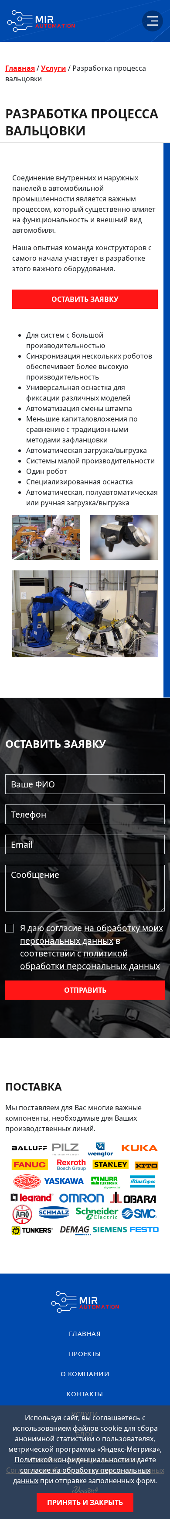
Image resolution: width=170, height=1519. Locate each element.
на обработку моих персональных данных (91, 934)
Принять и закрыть (85, 1502)
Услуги (53, 68)
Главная (20, 68)
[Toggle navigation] (152, 20)
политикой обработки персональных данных (90, 959)
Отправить (85, 990)
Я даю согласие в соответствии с (91, 946)
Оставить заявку (85, 299)
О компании (85, 1373)
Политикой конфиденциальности (71, 1459)
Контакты (85, 1393)
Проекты (85, 1353)
